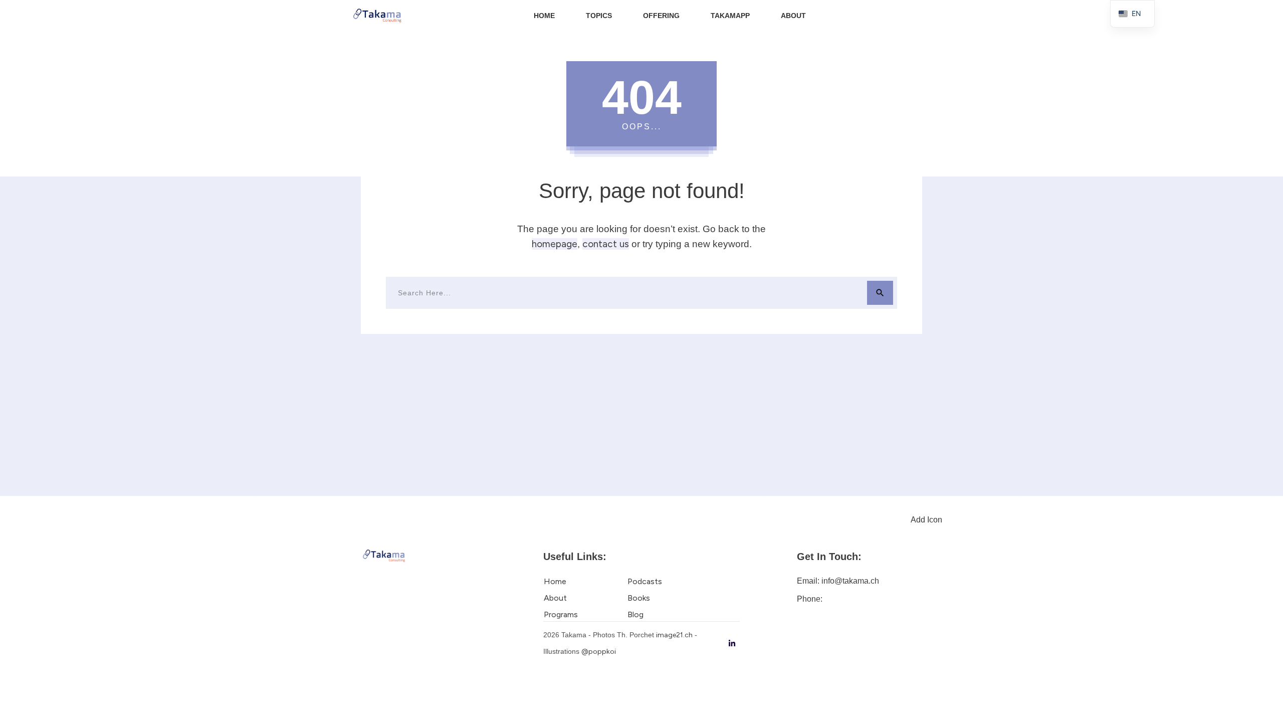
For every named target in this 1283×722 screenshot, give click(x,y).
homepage (554, 244)
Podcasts (644, 581)
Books (638, 598)
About (555, 598)
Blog (635, 614)
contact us (605, 244)
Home (555, 581)
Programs (561, 614)
